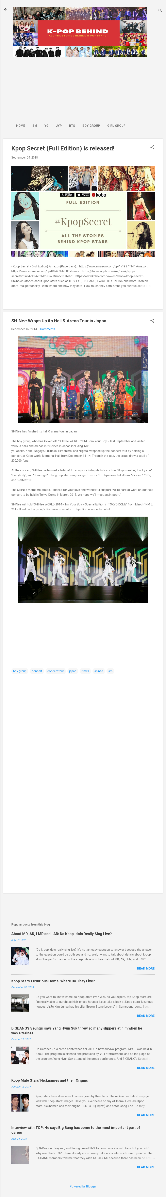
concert (37, 671)
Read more (146, 968)
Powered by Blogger (83, 1186)
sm (110, 671)
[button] (152, 147)
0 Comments (46, 329)
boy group (20, 671)
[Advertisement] (71, 88)
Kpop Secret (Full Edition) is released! (63, 148)
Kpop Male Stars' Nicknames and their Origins (49, 1080)
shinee (98, 671)
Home (20, 126)
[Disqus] (83, 726)
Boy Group (91, 126)
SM (34, 126)
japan (72, 671)
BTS (72, 126)
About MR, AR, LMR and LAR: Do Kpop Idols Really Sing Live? (61, 934)
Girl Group (116, 126)
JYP (59, 126)
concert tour (55, 671)
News (85, 671)
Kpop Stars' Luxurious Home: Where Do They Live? (53, 981)
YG (46, 126)
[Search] (160, 11)
